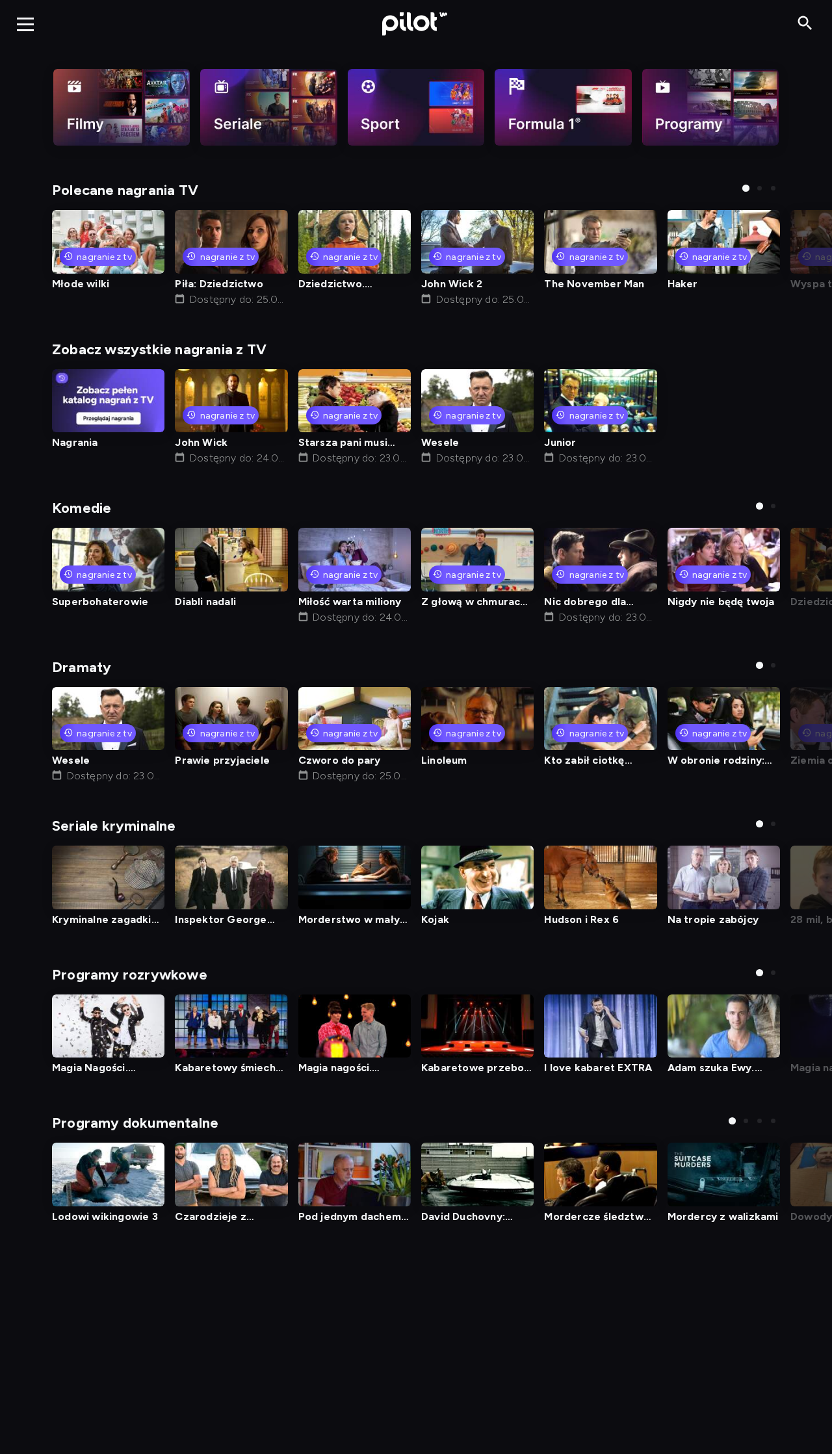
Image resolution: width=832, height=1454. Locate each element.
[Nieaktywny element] (121, 107)
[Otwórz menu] (25, 24)
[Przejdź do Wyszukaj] (805, 23)
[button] (746, 188)
